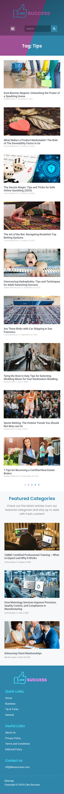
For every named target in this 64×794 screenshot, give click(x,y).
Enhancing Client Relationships (23, 653)
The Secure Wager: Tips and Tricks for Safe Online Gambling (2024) (29, 189)
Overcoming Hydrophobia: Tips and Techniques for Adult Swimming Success (32, 283)
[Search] (54, 28)
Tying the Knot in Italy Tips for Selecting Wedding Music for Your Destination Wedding (31, 377)
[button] (12, 28)
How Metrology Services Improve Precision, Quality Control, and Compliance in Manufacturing (30, 605)
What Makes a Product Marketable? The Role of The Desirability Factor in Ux (31, 142)
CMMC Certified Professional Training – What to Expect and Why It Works (31, 556)
